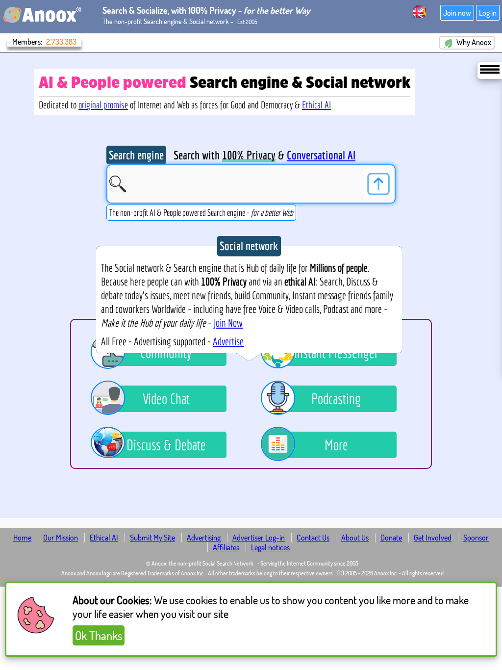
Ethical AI (316, 104)
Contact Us (313, 537)
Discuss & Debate (166, 445)
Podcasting (336, 398)
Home (22, 537)
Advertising (204, 537)
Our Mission (60, 537)
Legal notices (270, 547)
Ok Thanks (98, 635)
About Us (355, 537)
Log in (488, 13)
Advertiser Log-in (258, 537)
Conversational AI (321, 155)
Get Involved (433, 537)
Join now (457, 13)
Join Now (228, 323)
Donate (391, 537)
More (336, 445)
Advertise (228, 341)
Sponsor (476, 537)
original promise (103, 104)
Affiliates (226, 547)
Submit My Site (152, 537)
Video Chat (166, 398)
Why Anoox (473, 42)
